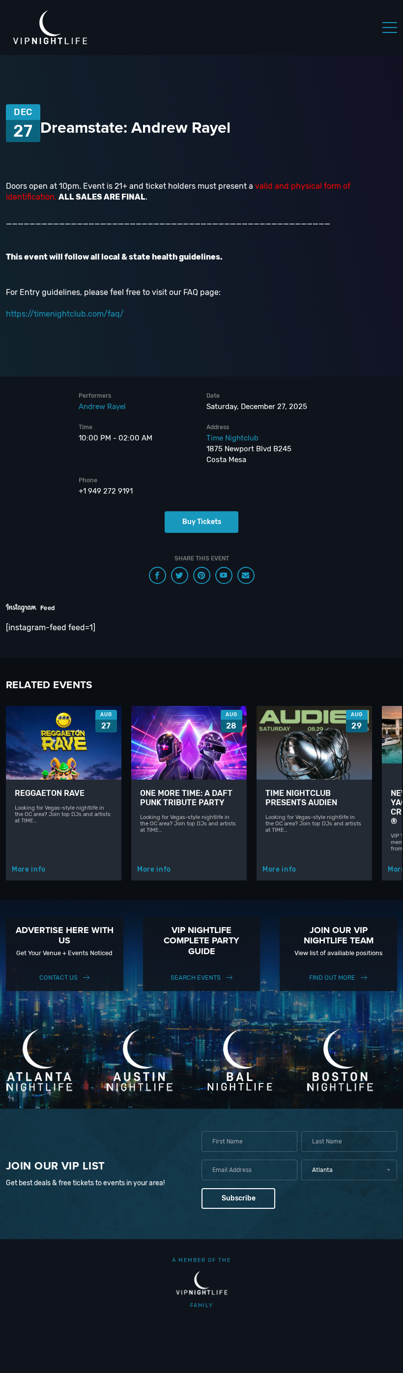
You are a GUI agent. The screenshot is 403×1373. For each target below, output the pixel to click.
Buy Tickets (201, 522)
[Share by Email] (246, 575)
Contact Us (58, 977)
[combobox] (349, 1170)
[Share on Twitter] (179, 575)
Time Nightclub (232, 438)
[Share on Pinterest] (201, 575)
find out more (332, 977)
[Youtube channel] (223, 575)
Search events (196, 977)
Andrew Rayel (102, 406)
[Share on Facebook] (157, 575)
